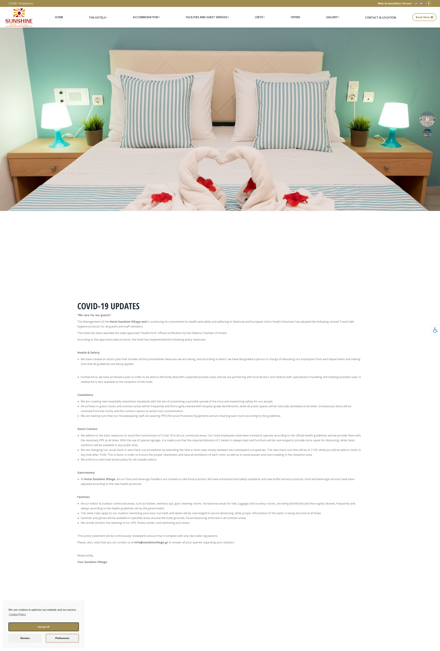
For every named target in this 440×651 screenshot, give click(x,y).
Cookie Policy (17, 614)
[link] (435, 330)
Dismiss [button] (25, 638)
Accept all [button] (44, 626)
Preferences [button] (62, 638)
